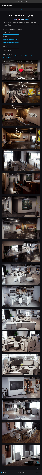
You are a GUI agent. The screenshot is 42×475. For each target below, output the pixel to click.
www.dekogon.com (7, 57)
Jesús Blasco (7, 5)
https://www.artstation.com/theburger (11, 39)
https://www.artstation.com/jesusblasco (11, 42)
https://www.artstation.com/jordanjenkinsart (12, 51)
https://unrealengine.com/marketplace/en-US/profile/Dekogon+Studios (18, 55)
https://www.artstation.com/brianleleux (11, 48)
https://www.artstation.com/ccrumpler (11, 34)
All (21, 9)
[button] (37, 468)
